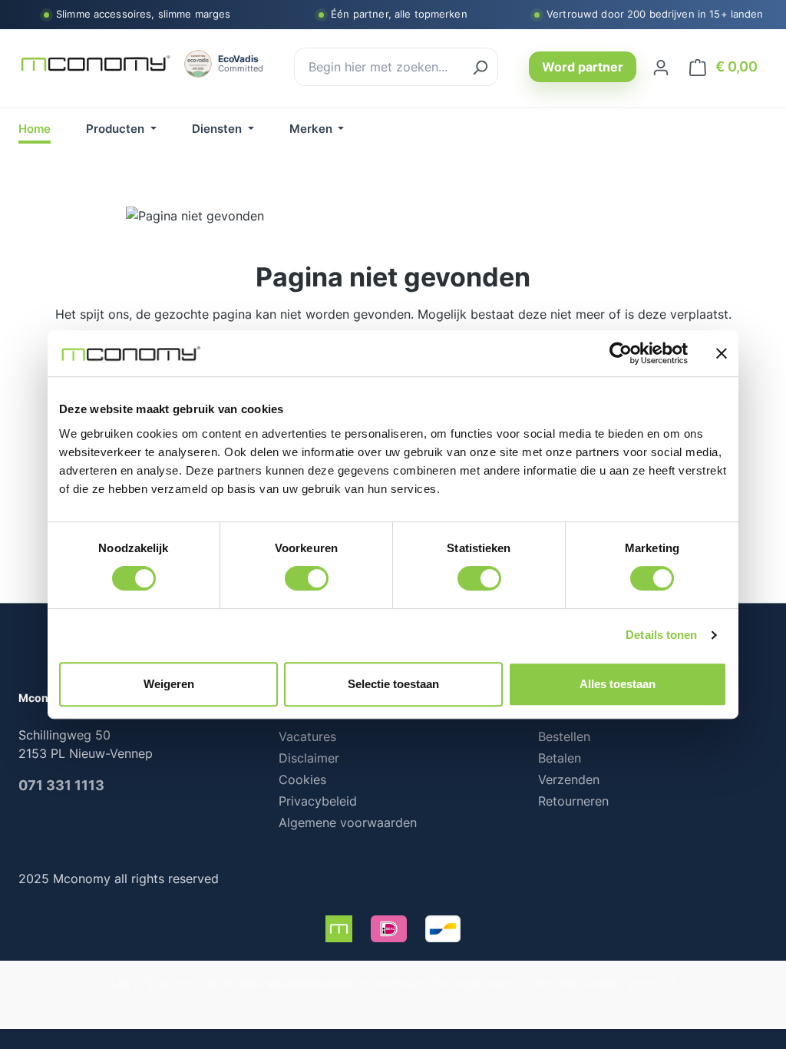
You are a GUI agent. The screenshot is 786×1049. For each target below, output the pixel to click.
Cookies (302, 779)
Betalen (559, 758)
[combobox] (379, 66)
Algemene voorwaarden (348, 822)
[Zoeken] (479, 66)
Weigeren (169, 683)
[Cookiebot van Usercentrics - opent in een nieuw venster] (620, 353)
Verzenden (568, 779)
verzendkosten (309, 983)
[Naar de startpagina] (95, 64)
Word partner (582, 66)
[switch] (307, 578)
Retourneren (573, 801)
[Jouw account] (660, 66)
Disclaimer (309, 758)
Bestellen (564, 736)
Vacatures (307, 736)
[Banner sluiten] (721, 353)
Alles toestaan (618, 683)
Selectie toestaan (393, 683)
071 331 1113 (61, 785)
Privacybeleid (318, 801)
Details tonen (661, 634)
